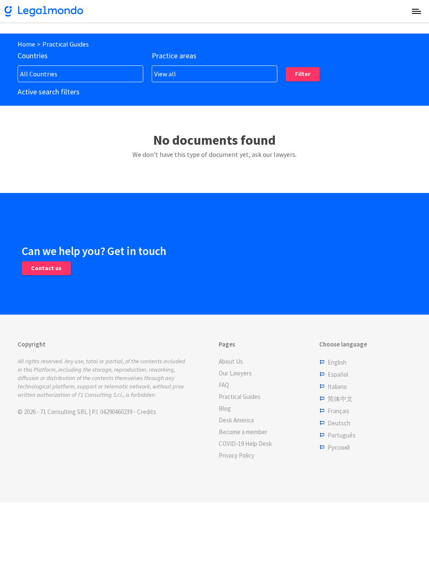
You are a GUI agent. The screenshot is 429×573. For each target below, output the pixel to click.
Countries (33, 55)
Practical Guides (65, 44)
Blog (225, 408)
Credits (146, 412)
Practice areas (174, 55)
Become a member (243, 432)
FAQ (224, 385)
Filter (302, 74)
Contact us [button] (46, 268)
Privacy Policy (236, 455)
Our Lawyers (235, 373)
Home (26, 44)
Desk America (236, 420)
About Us (231, 361)
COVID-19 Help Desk (245, 444)
